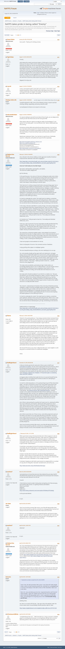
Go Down (7, 35)
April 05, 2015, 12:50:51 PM (25, 525)
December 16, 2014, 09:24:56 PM (26, 362)
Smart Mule (10, 39)
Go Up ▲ (60, 647)
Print (58, 35)
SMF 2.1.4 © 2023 (6, 647)
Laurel (9, 86)
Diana (9, 315)
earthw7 (9, 472)
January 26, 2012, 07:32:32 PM (26, 39)
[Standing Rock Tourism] (6, 481)
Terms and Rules (53, 647)
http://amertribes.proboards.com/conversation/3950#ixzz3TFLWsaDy (37, 490)
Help (48, 647)
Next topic (57, 31)
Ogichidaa (10, 57)
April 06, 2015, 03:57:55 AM (25, 614)
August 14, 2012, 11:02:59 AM (25, 100)
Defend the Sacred (10, 155)
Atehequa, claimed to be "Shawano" (31, 372)
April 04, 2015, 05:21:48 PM (25, 503)
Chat (38, 12)
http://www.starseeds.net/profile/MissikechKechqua (32, 465)
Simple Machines (14, 647)
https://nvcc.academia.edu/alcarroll (27, 143)
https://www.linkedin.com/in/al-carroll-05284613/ (30, 148)
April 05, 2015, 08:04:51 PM (25, 543)
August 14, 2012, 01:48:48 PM (25, 114)
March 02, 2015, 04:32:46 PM (25, 471)
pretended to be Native (25, 366)
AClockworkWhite (12, 614)
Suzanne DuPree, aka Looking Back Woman (39, 390)
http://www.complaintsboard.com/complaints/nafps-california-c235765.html (38, 608)
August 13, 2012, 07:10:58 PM (25, 86)
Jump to (39, 638)
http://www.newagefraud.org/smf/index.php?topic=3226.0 (38, 554)
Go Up (6, 632)
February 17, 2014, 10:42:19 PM (26, 315)
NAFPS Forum (10, 8)
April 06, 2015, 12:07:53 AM (25, 576)
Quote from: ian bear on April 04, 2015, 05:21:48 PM (33, 580)
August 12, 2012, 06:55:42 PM (25, 57)
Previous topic (50, 31)
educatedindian (12, 114)
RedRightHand (11, 363)
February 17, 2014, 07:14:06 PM (26, 154)
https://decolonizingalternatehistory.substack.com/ (31, 141)
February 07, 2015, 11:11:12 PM (27, 433)
